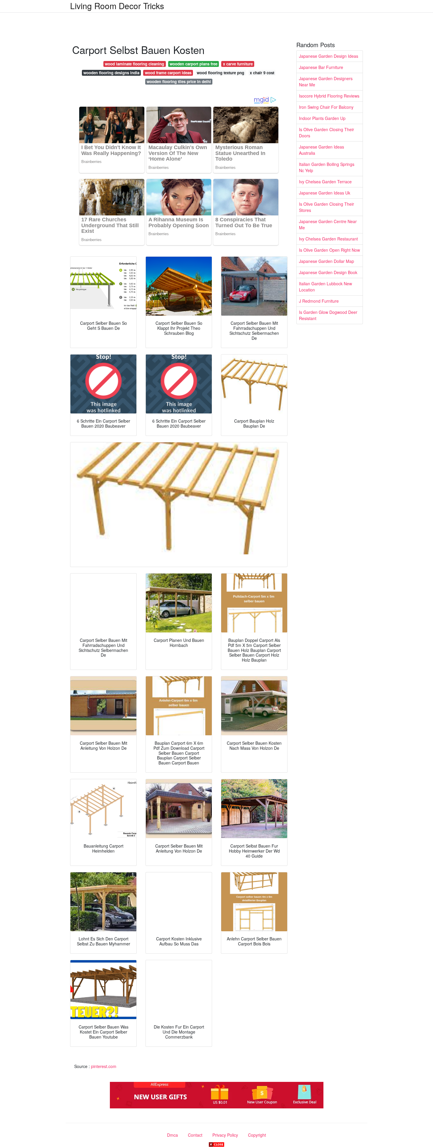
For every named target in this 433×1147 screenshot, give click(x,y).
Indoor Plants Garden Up (322, 118)
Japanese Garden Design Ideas (328, 56)
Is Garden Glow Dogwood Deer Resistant (328, 315)
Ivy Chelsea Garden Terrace (325, 181)
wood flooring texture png (220, 72)
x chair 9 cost (262, 72)
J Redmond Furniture (319, 301)
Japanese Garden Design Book (328, 272)
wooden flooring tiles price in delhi (179, 81)
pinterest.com (103, 1066)
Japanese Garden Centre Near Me (328, 224)
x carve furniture (238, 64)
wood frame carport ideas (168, 72)
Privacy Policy (225, 1135)
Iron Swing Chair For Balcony (326, 107)
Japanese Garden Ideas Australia (321, 150)
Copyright (257, 1135)
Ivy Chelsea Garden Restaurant (328, 239)
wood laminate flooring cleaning (134, 64)
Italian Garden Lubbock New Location (325, 287)
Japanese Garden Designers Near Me (326, 81)
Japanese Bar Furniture (321, 67)
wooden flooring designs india (111, 72)
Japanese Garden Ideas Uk (324, 193)
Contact (195, 1135)
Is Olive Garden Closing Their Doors (326, 132)
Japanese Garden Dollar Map (326, 261)
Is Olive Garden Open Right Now (329, 250)
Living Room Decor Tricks (117, 5)
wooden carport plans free (193, 64)
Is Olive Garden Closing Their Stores (326, 207)
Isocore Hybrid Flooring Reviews (329, 96)
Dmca (172, 1135)
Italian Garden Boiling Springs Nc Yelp (326, 167)
